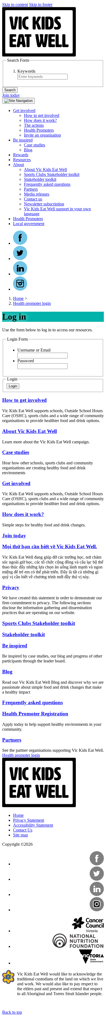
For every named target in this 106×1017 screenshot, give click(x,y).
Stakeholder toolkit (40, 179)
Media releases (36, 194)
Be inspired (23, 140)
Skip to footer (40, 4)
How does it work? (40, 120)
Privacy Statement (28, 820)
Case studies (34, 145)
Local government (28, 223)
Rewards (20, 154)
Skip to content (15, 4)
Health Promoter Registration (35, 714)
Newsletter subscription (44, 204)
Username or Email (34, 350)
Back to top (12, 1012)
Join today (11, 95)
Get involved (24, 110)
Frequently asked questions (47, 184)
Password (25, 360)
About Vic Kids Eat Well (45, 169)
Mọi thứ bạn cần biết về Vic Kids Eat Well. (49, 546)
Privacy (10, 587)
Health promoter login (32, 303)
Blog (28, 150)
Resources (22, 159)
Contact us (33, 199)
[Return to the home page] (39, 55)
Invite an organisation (42, 135)
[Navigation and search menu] (18, 101)
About (18, 164)
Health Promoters (39, 130)
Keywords (26, 71)
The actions (34, 125)
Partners (31, 189)
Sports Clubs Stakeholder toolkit (51, 174)
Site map (20, 835)
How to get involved (41, 115)
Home (18, 298)
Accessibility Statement (33, 825)
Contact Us (22, 830)
